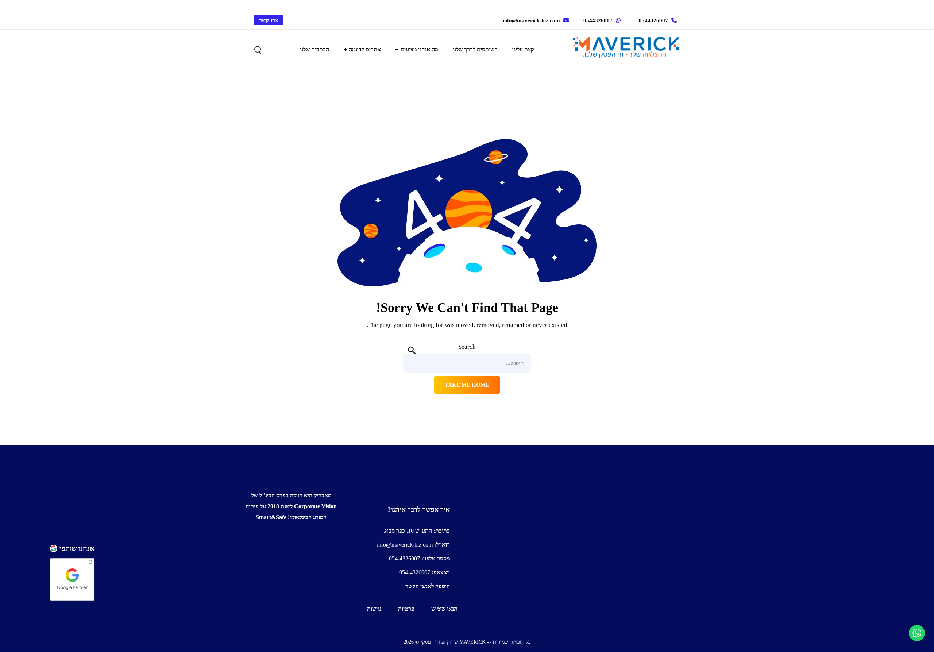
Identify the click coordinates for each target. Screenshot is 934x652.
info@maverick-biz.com (531, 20)
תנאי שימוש (444, 609)
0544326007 (653, 20)
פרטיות (406, 609)
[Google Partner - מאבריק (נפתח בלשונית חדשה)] (72, 579)
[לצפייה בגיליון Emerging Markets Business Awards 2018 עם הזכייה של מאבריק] (291, 541)
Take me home (467, 385)
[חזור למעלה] (181, 518)
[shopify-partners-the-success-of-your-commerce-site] (181, 591)
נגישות (374, 609)
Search (467, 346)
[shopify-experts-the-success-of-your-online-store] (181, 560)
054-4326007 (419, 558)
